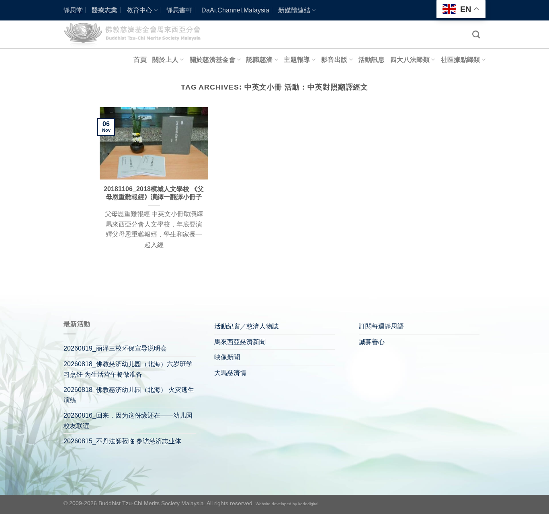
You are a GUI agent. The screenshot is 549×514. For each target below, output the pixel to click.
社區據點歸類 (460, 59)
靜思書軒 (179, 10)
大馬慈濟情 (230, 372)
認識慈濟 (259, 59)
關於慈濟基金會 (213, 59)
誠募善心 (372, 342)
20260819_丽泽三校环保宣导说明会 (115, 348)
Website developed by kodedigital (287, 504)
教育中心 (139, 10)
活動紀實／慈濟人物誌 (246, 326)
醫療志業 (104, 10)
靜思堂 (73, 10)
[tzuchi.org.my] (136, 34)
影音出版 (334, 59)
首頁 (140, 59)
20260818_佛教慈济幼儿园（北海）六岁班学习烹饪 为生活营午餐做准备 (128, 369)
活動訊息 (371, 59)
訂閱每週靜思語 (381, 326)
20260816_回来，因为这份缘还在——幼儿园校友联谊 (128, 420)
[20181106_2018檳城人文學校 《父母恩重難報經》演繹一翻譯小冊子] (154, 143)
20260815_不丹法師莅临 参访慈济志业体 (122, 441)
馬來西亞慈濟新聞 (240, 342)
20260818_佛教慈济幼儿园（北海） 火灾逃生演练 (129, 395)
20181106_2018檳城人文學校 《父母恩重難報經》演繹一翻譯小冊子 (154, 193)
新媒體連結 (294, 10)
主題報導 (297, 59)
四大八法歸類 (410, 59)
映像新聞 (227, 357)
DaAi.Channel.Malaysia (235, 10)
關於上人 (165, 59)
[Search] (476, 34)
